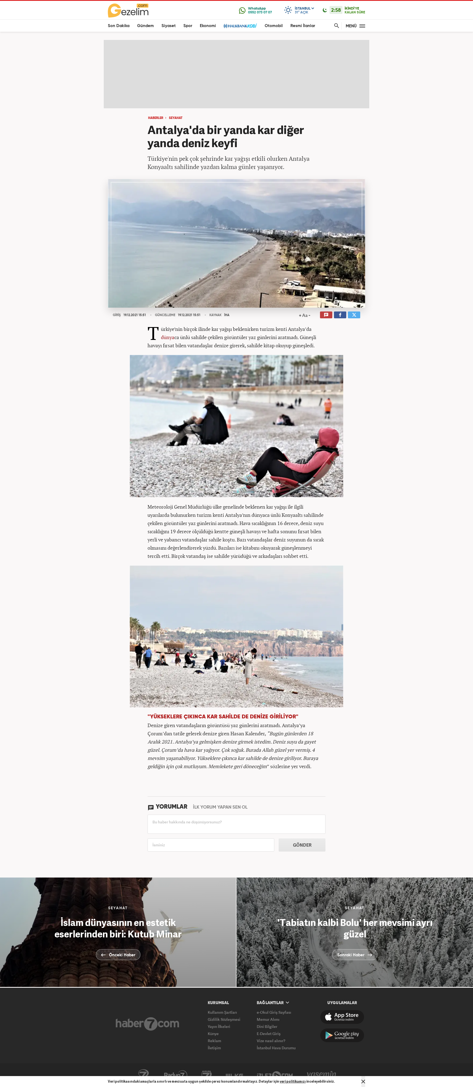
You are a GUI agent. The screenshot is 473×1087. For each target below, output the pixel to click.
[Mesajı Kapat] (363, 1081)
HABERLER (155, 118)
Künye (213, 1033)
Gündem (145, 26)
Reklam (214, 1040)
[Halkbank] (240, 25)
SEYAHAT (176, 118)
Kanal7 (143, 1075)
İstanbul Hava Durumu (276, 1047)
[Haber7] (147, 1024)
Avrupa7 (206, 1075)
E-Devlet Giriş (269, 1033)
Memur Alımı (268, 1019)
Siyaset (168, 26)
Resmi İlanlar (302, 26)
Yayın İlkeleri (219, 1026)
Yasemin (322, 1075)
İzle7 (275, 1075)
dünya (167, 337)
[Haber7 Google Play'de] (342, 1035)
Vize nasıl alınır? (271, 1040)
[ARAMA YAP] (335, 25)
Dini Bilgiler (267, 1026)
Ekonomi (208, 26)
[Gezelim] (128, 11)
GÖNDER (302, 845)
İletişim (214, 1047)
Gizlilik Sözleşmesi (224, 1019)
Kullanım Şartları (222, 1012)
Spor (187, 26)
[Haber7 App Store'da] (342, 1017)
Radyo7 (175, 1075)
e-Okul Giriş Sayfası (274, 1012)
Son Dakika (118, 26)
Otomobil (274, 26)
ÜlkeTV (234, 1075)
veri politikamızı (293, 1081)
